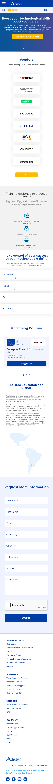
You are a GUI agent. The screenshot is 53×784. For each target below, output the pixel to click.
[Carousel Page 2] (26, 48)
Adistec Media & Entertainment (20, 648)
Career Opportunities (16, 727)
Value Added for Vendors (17, 705)
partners (12, 674)
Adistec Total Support (16, 685)
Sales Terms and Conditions (19, 773)
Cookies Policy (36, 770)
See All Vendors (26, 175)
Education (11, 651)
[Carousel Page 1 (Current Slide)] (23, 48)
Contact (10, 731)
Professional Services (16, 663)
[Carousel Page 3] (29, 48)
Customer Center (14, 693)
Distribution (12, 644)
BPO (9, 712)
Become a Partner (14, 682)
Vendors (12, 701)
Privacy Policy (12, 770)
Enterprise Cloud (14, 655)
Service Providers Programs (19, 659)
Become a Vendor (14, 708)
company (12, 720)
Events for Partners (15, 689)
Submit (26, 618)
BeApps (10, 666)
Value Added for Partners (17, 678)
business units (15, 640)
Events (9, 742)
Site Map (24, 770)
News (9, 739)
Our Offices (12, 735)
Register (26, 363)
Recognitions (12, 724)
